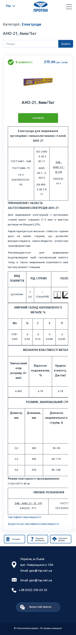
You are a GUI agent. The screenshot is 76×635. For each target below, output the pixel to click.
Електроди (31, 24)
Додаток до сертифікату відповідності (33, 523)
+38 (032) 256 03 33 (33, 590)
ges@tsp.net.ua (40, 570)
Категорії (11, 24)
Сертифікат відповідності (24, 516)
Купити (38, 117)
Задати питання (39, 539)
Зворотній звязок (40, 606)
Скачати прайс (62, 539)
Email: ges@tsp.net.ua (36, 580)
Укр (8, 5)
